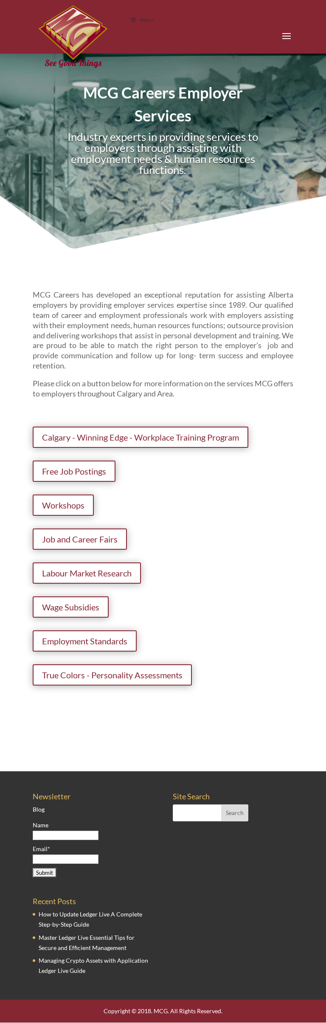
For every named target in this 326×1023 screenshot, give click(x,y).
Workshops (63, 505)
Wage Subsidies (70, 607)
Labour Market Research (87, 573)
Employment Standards (84, 641)
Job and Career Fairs (80, 539)
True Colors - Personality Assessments (112, 675)
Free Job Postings (74, 471)
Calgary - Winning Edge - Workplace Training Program (140, 437)
